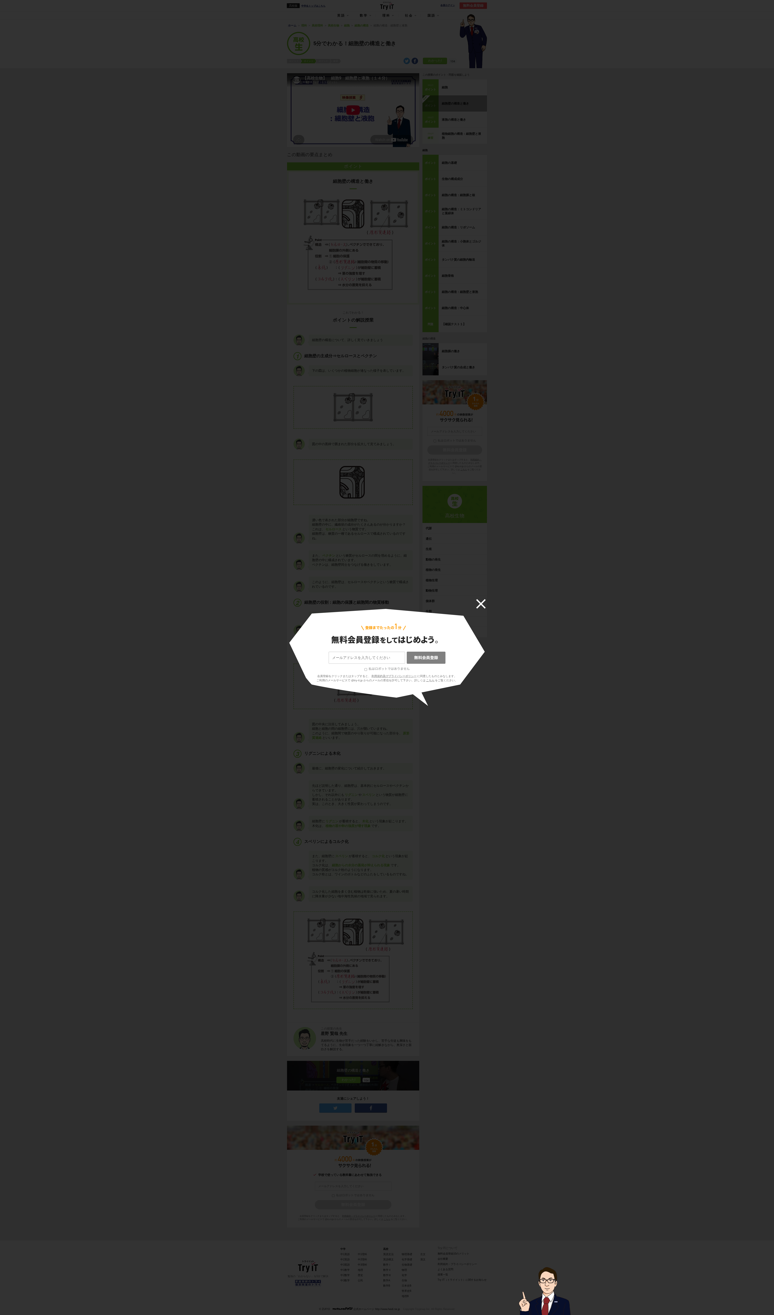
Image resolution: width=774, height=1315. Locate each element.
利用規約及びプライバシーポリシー (394, 676)
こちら (430, 680)
